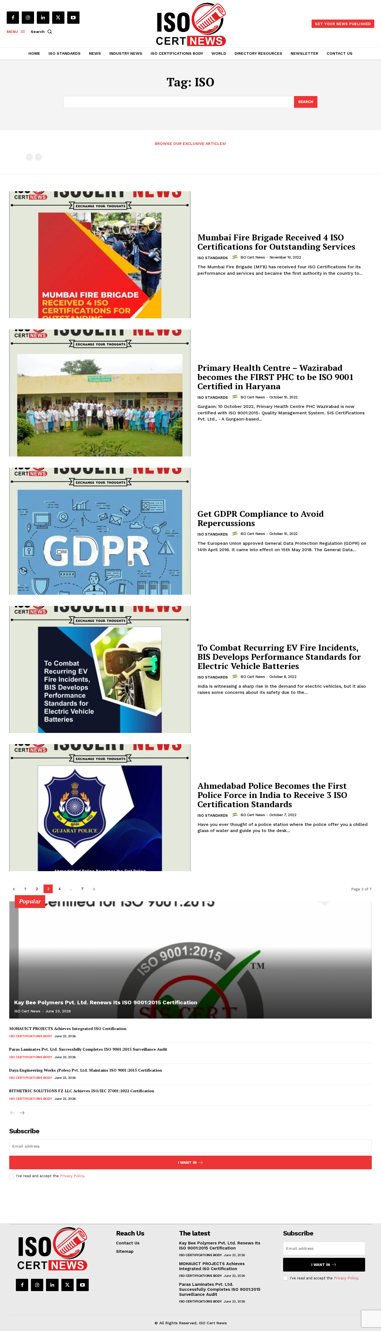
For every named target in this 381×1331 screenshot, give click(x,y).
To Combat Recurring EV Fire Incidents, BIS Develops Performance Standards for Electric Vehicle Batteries (279, 657)
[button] (42, 31)
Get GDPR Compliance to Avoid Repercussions (260, 518)
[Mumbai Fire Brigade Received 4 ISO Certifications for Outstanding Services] (100, 254)
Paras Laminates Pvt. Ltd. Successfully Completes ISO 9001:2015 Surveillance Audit (88, 1049)
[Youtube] (73, 17)
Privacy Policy (72, 1176)
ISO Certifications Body (30, 1036)
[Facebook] (13, 17)
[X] (58, 17)
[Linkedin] (43, 17)
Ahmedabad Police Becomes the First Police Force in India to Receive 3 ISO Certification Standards (272, 795)
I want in (187, 1162)
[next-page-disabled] (38, 157)
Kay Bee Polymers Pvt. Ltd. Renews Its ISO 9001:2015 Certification (105, 1002)
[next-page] (93, 889)
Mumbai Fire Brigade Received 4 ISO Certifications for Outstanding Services (276, 242)
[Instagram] (28, 17)
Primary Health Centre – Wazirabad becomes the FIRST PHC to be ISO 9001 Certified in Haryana (275, 377)
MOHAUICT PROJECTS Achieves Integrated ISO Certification (67, 1028)
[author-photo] (235, 257)
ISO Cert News (252, 257)
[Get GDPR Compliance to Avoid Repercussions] (100, 531)
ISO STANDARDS (212, 258)
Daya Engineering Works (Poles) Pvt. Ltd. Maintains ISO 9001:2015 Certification (85, 1070)
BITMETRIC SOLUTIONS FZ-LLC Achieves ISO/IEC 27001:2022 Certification (81, 1090)
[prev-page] (29, 157)
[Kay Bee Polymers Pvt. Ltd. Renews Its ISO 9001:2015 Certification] (190, 960)
